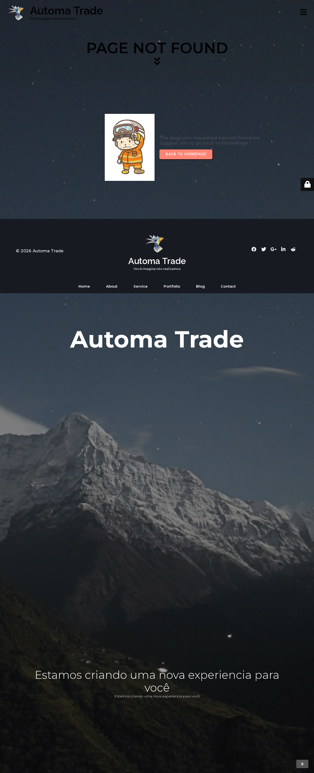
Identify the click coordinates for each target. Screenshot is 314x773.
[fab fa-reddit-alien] (293, 249)
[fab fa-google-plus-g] (273, 249)
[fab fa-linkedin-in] (283, 249)
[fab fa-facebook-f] (254, 249)
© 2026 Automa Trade (40, 250)
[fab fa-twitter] (263, 249)
